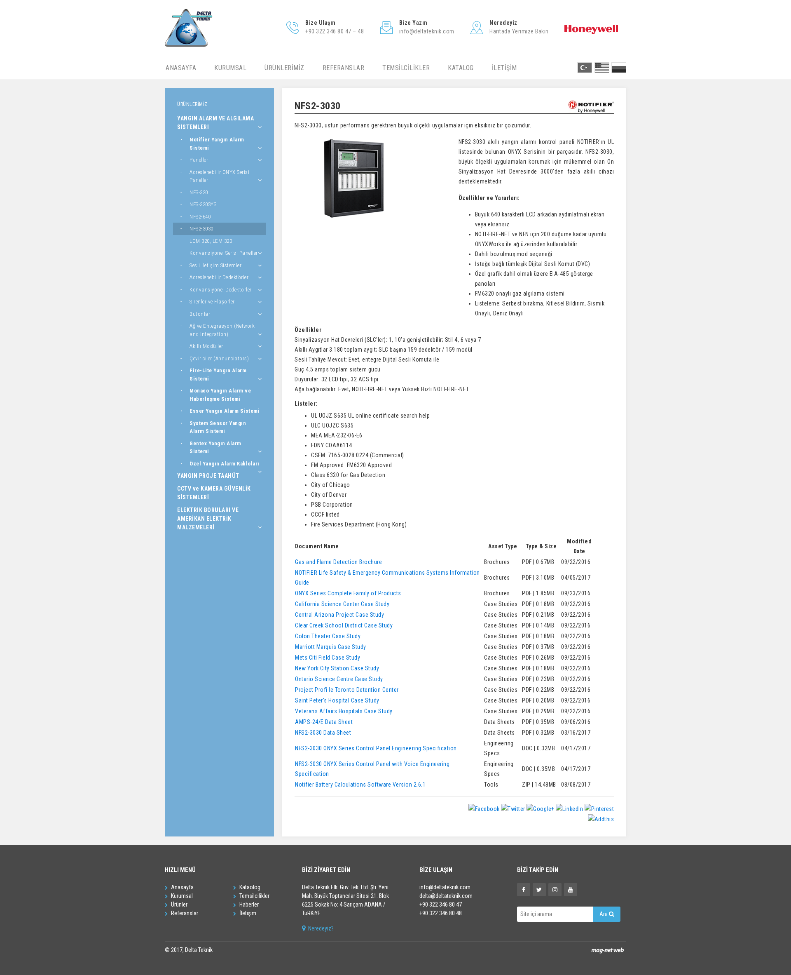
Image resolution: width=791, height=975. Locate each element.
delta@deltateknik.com (446, 896)
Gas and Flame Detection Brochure (338, 562)
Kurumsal (181, 896)
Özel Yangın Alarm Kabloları (225, 463)
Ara (604, 914)
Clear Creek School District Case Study (344, 625)
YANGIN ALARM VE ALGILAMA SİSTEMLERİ (215, 122)
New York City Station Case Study (337, 668)
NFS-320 (199, 192)
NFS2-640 (200, 217)
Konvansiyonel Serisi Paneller (224, 253)
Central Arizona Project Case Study (339, 614)
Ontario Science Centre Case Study (339, 679)
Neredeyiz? (320, 928)
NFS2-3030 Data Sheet (323, 732)
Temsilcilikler (253, 896)
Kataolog (249, 887)
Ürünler (178, 904)
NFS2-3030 (201, 229)
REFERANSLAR (344, 68)
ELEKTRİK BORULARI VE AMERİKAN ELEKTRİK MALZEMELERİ (208, 519)
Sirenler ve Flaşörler (212, 301)
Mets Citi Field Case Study (327, 657)
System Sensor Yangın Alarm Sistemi (218, 427)
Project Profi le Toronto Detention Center (347, 689)
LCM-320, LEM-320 (211, 241)
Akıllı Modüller (206, 346)
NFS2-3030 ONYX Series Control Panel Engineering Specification (376, 748)
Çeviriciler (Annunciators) (219, 358)
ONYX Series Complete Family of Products (348, 593)
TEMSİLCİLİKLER (406, 68)
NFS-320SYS (203, 204)
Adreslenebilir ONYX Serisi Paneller (219, 176)
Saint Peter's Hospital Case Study (337, 700)
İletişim (247, 913)
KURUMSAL (230, 68)
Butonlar (200, 314)
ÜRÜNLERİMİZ (284, 68)
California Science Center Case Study (342, 604)
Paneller (199, 160)
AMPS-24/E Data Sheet (324, 722)
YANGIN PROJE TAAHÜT (208, 475)
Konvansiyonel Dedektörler (221, 290)
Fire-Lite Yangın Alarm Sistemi (218, 374)
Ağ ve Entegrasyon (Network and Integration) (222, 330)
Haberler (248, 904)
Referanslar (184, 913)
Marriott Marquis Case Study (330, 647)
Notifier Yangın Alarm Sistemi (217, 143)
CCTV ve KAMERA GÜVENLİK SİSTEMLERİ (214, 492)
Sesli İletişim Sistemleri (216, 265)
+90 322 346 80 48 (440, 913)
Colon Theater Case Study (327, 636)
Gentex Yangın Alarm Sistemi (215, 447)
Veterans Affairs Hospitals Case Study (344, 711)
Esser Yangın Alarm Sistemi (225, 411)
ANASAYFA (181, 68)
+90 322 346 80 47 (440, 904)
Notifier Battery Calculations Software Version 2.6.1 (360, 784)
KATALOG (461, 68)
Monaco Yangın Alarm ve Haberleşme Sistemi (220, 395)
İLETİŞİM (504, 68)
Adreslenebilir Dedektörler (219, 277)
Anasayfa (182, 887)
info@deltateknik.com (444, 887)
